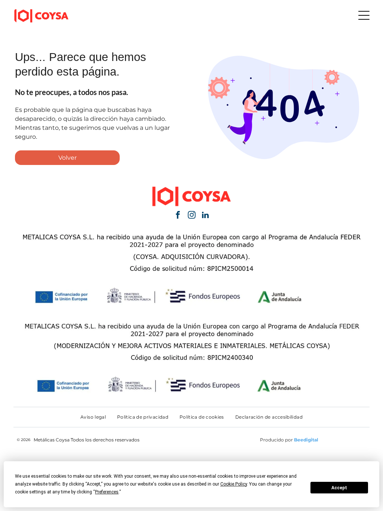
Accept (339, 487)
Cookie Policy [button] (233, 484)
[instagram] (191, 216)
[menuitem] (93, 417)
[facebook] (178, 216)
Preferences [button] (107, 492)
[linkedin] (205, 216)
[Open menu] (364, 15)
